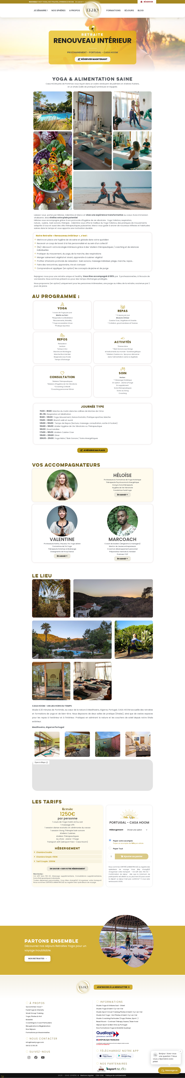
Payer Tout (118, 848)
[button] (34, 744)
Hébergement (116, 830)
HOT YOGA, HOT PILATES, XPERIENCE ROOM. (57, 2)
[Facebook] (36, 1057)
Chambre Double (44, 852)
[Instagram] (29, 1057)
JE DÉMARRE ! (41, 10)
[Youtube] (43, 1057)
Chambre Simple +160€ (47, 856)
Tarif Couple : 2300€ (45, 861)
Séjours (129, 10)
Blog (141, 10)
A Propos (74, 10)
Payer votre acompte (123, 841)
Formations (113, 10)
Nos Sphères (58, 10)
